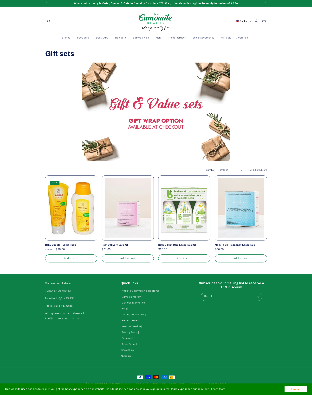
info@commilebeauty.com (62, 318)
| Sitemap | (127, 338)
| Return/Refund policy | (134, 314)
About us (126, 356)
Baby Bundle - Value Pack (60, 245)
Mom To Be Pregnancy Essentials (235, 245)
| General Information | (133, 303)
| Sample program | (132, 297)
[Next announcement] (265, 3)
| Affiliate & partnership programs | (140, 291)
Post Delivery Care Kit (115, 245)
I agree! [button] (295, 389)
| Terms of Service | (131, 326)
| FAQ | (124, 308)
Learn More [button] (218, 389)
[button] (49, 21)
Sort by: (210, 170)
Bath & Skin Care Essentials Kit (177, 245)
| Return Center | (130, 320)
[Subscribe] (258, 297)
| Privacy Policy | (130, 332)
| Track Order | (129, 344)
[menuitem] (67, 38)
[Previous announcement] (46, 3)
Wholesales (127, 350)
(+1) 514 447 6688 (61, 305)
